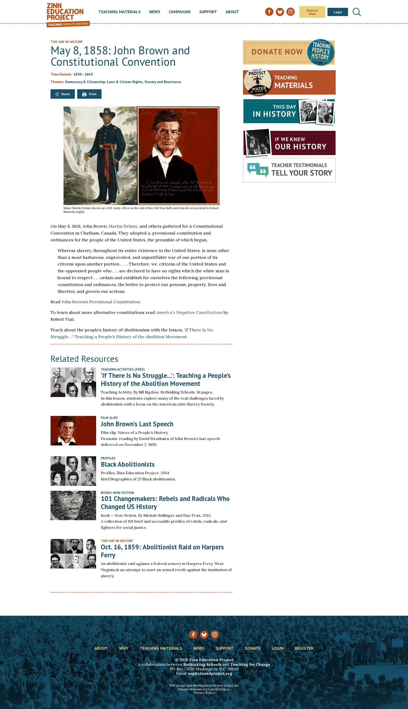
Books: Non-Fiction (117, 493)
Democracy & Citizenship (85, 82)
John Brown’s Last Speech (137, 423)
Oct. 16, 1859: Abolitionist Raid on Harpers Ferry (162, 550)
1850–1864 (83, 74)
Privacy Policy (204, 693)
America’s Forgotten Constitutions (189, 312)
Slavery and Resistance (162, 82)
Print (93, 94)
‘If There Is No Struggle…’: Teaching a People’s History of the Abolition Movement (166, 379)
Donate (253, 648)
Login (338, 12)
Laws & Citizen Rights (125, 82)
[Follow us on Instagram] (215, 634)
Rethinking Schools (202, 664)
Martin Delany (123, 226)
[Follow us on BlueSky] (204, 635)
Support (208, 12)
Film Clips (109, 418)
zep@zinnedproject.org (210, 673)
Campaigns (180, 12)
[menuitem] (119, 12)
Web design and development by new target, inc (204, 685)
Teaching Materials (119, 12)
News (154, 12)
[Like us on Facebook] (193, 634)
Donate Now (312, 12)
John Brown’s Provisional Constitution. (101, 301)
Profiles (108, 458)
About (232, 12)
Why (123, 648)
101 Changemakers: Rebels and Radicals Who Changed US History (165, 502)
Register (304, 648)
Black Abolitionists (128, 464)
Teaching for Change (250, 664)
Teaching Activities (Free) (123, 369)
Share (65, 94)
